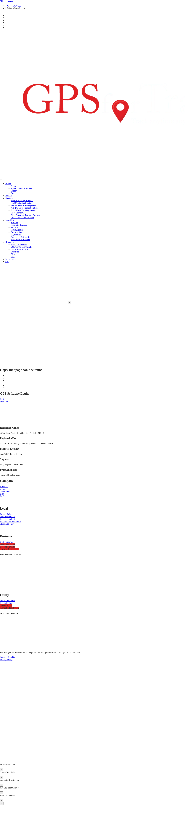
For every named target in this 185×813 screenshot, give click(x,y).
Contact (14, 193)
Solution (9, 198)
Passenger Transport (19, 225)
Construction (16, 232)
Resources (9, 242)
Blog (13, 254)
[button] (7, 544)
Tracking (14, 222)
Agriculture (16, 235)
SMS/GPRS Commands (21, 247)
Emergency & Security (20, 237)
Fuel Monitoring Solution (22, 203)
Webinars (15, 252)
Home (8, 183)
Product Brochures (19, 244)
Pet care (14, 227)
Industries (9, 220)
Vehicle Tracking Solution (22, 200)
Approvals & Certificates (21, 188)
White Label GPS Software (22, 217)
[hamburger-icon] (1, 179)
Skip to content (6, 1)
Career (14, 191)
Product (8, 196)
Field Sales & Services (20, 239)
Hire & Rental (17, 230)
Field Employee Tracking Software (26, 215)
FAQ (13, 256)
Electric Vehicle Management (23, 205)
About (13, 186)
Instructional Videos (19, 249)
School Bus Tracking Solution (24, 210)
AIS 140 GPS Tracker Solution (24, 208)
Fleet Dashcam (17, 213)
